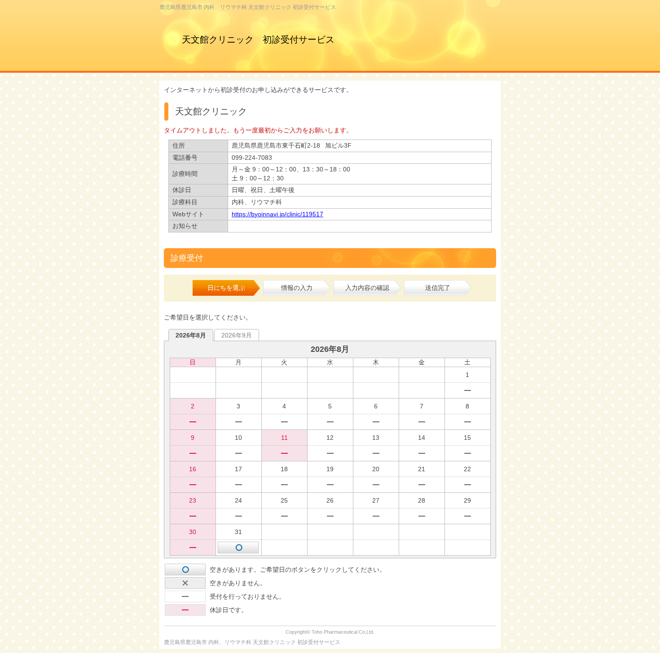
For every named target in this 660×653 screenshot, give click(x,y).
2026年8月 (191, 335)
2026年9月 (236, 335)
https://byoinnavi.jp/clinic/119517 (277, 214)
